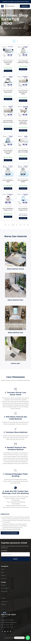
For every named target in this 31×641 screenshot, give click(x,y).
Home (2, 569)
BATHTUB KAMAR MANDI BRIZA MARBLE (23, 61)
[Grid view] (14, 41)
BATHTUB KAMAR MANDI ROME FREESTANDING (23, 122)
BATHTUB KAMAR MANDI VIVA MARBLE (23, 151)
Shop (2, 572)
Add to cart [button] (8, 70)
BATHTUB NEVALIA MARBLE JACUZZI (23, 209)
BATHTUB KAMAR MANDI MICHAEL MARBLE (23, 92)
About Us (3, 575)
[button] (2, 6)
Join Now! (4, 550)
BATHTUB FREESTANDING (23, 118)
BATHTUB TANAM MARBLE (7, 59)
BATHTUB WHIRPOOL (8, 206)
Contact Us (4, 578)
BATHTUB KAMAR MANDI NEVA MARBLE (8, 121)
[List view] (17, 41)
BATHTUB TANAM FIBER (8, 178)
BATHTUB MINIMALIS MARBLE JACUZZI (8, 209)
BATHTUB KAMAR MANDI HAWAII (7, 91)
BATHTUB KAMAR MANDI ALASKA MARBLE (7, 62)
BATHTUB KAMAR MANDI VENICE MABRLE (7, 152)
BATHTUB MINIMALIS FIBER (8, 181)
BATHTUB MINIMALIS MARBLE (23, 181)
